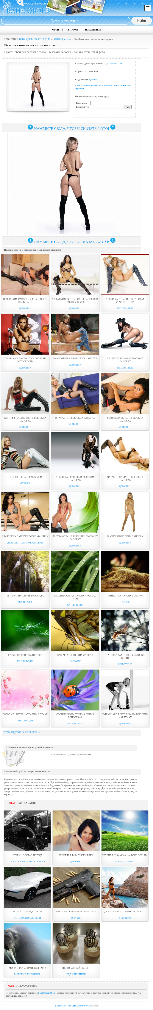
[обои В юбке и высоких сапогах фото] (125, 512)
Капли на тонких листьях (25, 655)
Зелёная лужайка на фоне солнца (125, 855)
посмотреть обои (114, 63)
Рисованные (125, 308)
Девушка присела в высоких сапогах (75, 478)
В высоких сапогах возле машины (25, 536)
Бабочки (75, 661)
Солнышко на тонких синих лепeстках (75, 716)
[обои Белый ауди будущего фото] (27, 887)
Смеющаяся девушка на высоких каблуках (125, 716)
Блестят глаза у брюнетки (76, 855)
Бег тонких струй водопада (25, 595)
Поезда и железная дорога (27, 861)
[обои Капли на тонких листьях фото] (25, 630)
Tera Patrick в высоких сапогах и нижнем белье (75, 300)
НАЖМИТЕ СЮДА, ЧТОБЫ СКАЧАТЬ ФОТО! (71, 128)
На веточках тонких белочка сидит (125, 656)
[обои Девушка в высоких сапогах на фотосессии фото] (25, 334)
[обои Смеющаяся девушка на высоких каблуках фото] (125, 690)
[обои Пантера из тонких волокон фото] (125, 571)
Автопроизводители (27, 917)
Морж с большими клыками (27, 967)
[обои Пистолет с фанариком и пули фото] (76, 887)
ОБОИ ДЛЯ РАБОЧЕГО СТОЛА (35, 39)
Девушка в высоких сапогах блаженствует (125, 300)
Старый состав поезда (27, 855)
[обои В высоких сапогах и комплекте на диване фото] (25, 274)
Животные (125, 664)
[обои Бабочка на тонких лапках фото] (75, 630)
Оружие (76, 917)
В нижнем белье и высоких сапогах (125, 419)
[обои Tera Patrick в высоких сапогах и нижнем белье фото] (75, 274)
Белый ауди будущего (27, 911)
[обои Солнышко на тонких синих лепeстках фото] (75, 690)
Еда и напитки (76, 974)
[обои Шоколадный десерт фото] (76, 943)
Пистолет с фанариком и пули (76, 911)
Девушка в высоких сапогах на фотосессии (25, 360)
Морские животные (27, 974)
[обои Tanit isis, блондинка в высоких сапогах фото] (25, 393)
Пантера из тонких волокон (125, 595)
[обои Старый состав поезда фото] (27, 830)
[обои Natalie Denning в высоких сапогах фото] (125, 452)
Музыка (25, 483)
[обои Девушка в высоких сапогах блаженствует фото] (125, 274)
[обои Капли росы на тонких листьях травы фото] (75, 571)
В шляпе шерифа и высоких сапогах (125, 360)
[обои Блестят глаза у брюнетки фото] (76, 830)
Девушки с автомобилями (25, 542)
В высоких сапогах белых (25, 477)
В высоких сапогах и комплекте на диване (25, 300)
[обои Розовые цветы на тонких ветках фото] (25, 690)
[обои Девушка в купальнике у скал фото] (125, 887)
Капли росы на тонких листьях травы (75, 597)
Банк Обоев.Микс (46, 993)
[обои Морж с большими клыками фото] (27, 943)
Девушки (93, 79)
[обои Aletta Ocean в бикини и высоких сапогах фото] (75, 512)
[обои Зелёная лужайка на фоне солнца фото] (125, 830)
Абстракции (25, 720)
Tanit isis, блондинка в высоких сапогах (25, 419)
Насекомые (75, 723)
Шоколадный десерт (76, 967)
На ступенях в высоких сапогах (75, 358)
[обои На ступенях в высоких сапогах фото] (75, 334)
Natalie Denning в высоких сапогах (125, 478)
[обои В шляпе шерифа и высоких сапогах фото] (125, 334)
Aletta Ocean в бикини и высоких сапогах (75, 538)
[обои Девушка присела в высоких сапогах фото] (75, 452)
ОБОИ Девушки (62, 39)
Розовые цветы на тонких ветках (25, 714)
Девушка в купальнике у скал (124, 911)
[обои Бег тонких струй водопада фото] (25, 571)
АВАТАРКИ (72, 29)
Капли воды (75, 605)
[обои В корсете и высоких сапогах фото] (75, 393)
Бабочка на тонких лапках (75, 655)
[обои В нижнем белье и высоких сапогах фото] (125, 393)
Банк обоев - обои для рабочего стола (72, 1005)
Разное (125, 602)
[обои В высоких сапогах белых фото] (25, 452)
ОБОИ (55, 29)
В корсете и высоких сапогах (75, 417)
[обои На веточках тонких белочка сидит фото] (125, 630)
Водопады (25, 602)
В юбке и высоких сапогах (125, 536)
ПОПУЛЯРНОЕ (93, 29)
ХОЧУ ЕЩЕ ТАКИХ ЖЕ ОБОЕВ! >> (22, 732)
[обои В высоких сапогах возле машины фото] (25, 512)
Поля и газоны (124, 861)
